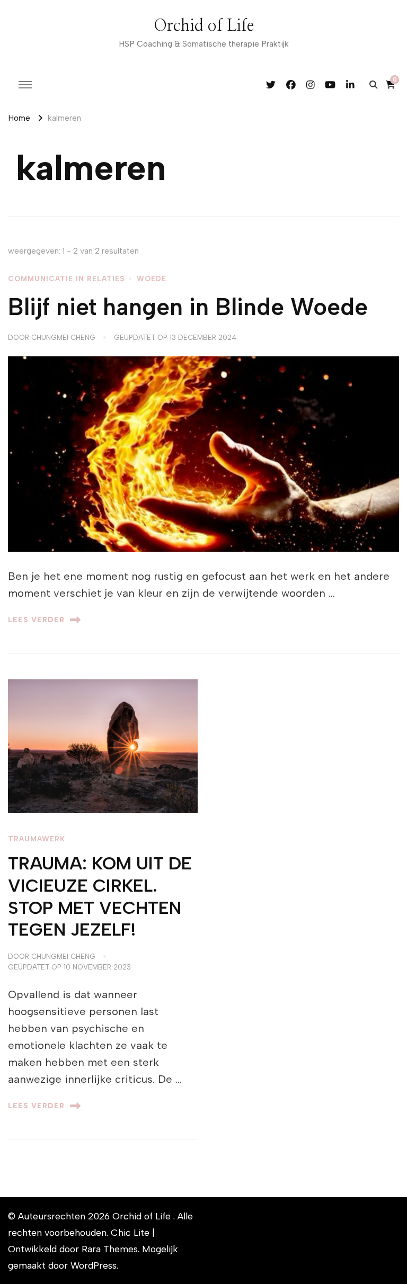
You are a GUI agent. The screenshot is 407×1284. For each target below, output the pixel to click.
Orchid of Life (204, 26)
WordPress (93, 1265)
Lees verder (36, 619)
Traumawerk (36, 838)
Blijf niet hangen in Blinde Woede (188, 307)
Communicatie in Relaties (66, 278)
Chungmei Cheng (63, 337)
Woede (151, 278)
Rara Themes (110, 1248)
